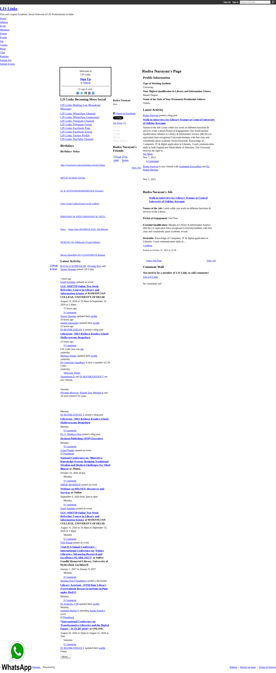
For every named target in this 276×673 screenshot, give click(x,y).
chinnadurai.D (67, 376)
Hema (63, 229)
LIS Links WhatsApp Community (80, 117)
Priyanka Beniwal (69, 392)
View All (136, 167)
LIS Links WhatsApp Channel (78, 113)
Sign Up (226, 2)
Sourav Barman (68, 269)
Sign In (235, 2)
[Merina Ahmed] (64, 251)
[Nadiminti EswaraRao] (117, 159)
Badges (233, 667)
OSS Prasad (66, 542)
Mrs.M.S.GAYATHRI (83, 255)
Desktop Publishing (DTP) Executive (81, 438)
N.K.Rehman (99, 255)
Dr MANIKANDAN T (72, 329)
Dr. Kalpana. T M (69, 604)
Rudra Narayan (150, 115)
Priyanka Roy (94, 266)
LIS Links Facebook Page (75, 128)
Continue (147, 245)
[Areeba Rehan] (96, 161)
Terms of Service (267, 667)
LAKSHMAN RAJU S (88, 229)
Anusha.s (88, 165)
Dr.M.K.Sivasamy (95, 191)
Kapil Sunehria (68, 282)
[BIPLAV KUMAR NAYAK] (64, 173)
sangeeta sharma (68, 610)
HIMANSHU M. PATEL (71, 216)
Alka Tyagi (65, 165)
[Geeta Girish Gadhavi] (64, 199)
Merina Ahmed (67, 255)
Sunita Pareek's (97, 610)
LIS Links (8, 8)
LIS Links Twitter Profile (75, 135)
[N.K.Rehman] (97, 251)
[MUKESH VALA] (64, 238)
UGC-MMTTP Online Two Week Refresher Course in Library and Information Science (79, 290)
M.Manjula (103, 229)
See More (148, 154)
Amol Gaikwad (77, 165)
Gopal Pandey (67, 450)
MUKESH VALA (68, 242)
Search (273, 2)
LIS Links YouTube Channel (76, 139)
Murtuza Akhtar (68, 355)
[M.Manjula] (102, 225)
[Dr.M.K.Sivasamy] (91, 186)
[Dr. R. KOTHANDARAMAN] (64, 186)
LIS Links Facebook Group (76, 131)
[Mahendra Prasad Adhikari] (80, 238)
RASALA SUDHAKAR (73, 266)
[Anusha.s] (88, 161)
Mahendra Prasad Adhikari (88, 242)
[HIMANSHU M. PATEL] (64, 212)
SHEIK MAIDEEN (70, 484)
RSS (62, 661)
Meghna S (98, 392)
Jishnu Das (73, 229)
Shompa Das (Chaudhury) (73, 580)
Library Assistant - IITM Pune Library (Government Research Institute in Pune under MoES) (84, 589)
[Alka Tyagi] (64, 161)
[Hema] (64, 225)
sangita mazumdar (69, 323)
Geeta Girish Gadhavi (70, 203)
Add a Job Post (153, 260)
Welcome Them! (72, 373)
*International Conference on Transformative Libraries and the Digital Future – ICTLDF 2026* (84, 625)
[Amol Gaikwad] (74, 161)
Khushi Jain (86, 392)
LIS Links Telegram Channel (77, 120)
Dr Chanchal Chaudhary (72, 362)
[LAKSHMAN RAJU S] (81, 225)
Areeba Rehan (98, 165)
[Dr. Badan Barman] (126, 159)
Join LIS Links (150, 277)
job (82, 349)
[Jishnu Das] (72, 225)
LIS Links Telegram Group (76, 124)
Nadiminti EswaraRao (190, 166)
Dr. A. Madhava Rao (70, 434)
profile (94, 316)
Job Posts (117, 123)
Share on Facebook (126, 113)
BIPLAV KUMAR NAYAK (72, 178)
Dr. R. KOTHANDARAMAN (73, 191)
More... (65, 656)
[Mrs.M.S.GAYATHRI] (77, 251)
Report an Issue (248, 667)
